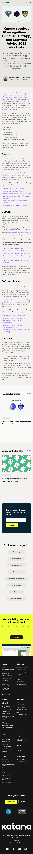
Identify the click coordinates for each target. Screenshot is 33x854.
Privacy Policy (16, 840)
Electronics (19, 677)
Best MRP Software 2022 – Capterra (13, 191)
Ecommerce (16, 572)
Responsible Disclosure (16, 843)
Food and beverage (21, 672)
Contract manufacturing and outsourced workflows (7, 724)
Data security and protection (21, 739)
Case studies (5, 759)
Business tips (16, 558)
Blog (28, 393)
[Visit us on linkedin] (7, 849)
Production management (5, 672)
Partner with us (6, 775)
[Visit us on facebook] (13, 849)
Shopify (18, 702)
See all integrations (21, 714)
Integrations (20, 699)
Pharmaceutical (20, 681)
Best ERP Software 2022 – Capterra (13, 189)
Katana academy (6, 737)
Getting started (6, 739)
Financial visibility (6, 678)
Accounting (16, 552)
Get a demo (16, 637)
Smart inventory (6, 713)
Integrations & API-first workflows (8, 716)
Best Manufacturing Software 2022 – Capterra (17, 193)
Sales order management (5, 681)
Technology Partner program (7, 778)
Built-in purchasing (7, 675)
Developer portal (20, 759)
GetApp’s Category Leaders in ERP (13, 248)
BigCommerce (25, 363)
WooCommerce (20, 707)
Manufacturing (16, 585)
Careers (18, 750)
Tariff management (7, 720)
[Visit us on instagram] (25, 849)
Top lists (16, 592)
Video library (5, 744)
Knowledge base (6, 741)
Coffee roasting (20, 669)
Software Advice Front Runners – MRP (14, 318)
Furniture (19, 674)
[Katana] (5, 2)
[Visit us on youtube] (19, 849)
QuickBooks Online (21, 709)
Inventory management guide (8, 764)
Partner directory (6, 749)
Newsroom (19, 745)
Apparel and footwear (22, 667)
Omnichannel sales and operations (7, 710)
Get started (11, 801)
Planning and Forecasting (5, 688)
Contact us (4, 751)
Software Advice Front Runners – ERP (14, 315)
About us (18, 737)
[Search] (26, 2)
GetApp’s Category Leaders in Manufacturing (16, 253)
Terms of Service (16, 838)
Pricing (3, 667)
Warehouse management (5, 685)
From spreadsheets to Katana (7, 728)
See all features (6, 694)
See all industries (21, 684)
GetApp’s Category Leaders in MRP (13, 251)
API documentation (21, 761)
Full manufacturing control (7, 706)
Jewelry (18, 679)
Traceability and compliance (6, 703)
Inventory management (16, 578)
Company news (16, 565)
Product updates (16, 598)
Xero (17, 712)
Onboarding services (7, 746)
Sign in (23, 801)
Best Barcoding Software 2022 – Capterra (15, 205)
